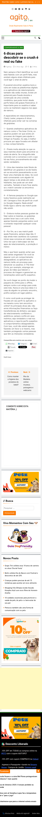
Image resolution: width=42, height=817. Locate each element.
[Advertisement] (21, 688)
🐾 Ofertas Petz (8, 813)
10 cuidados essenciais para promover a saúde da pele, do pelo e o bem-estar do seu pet (20, 600)
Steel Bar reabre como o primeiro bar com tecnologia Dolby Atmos (18, 2)
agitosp (9, 66)
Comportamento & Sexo (14, 47)
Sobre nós (36, 813)
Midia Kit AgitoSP (23, 813)
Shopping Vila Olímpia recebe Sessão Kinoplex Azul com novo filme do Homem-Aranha (21, 590)
